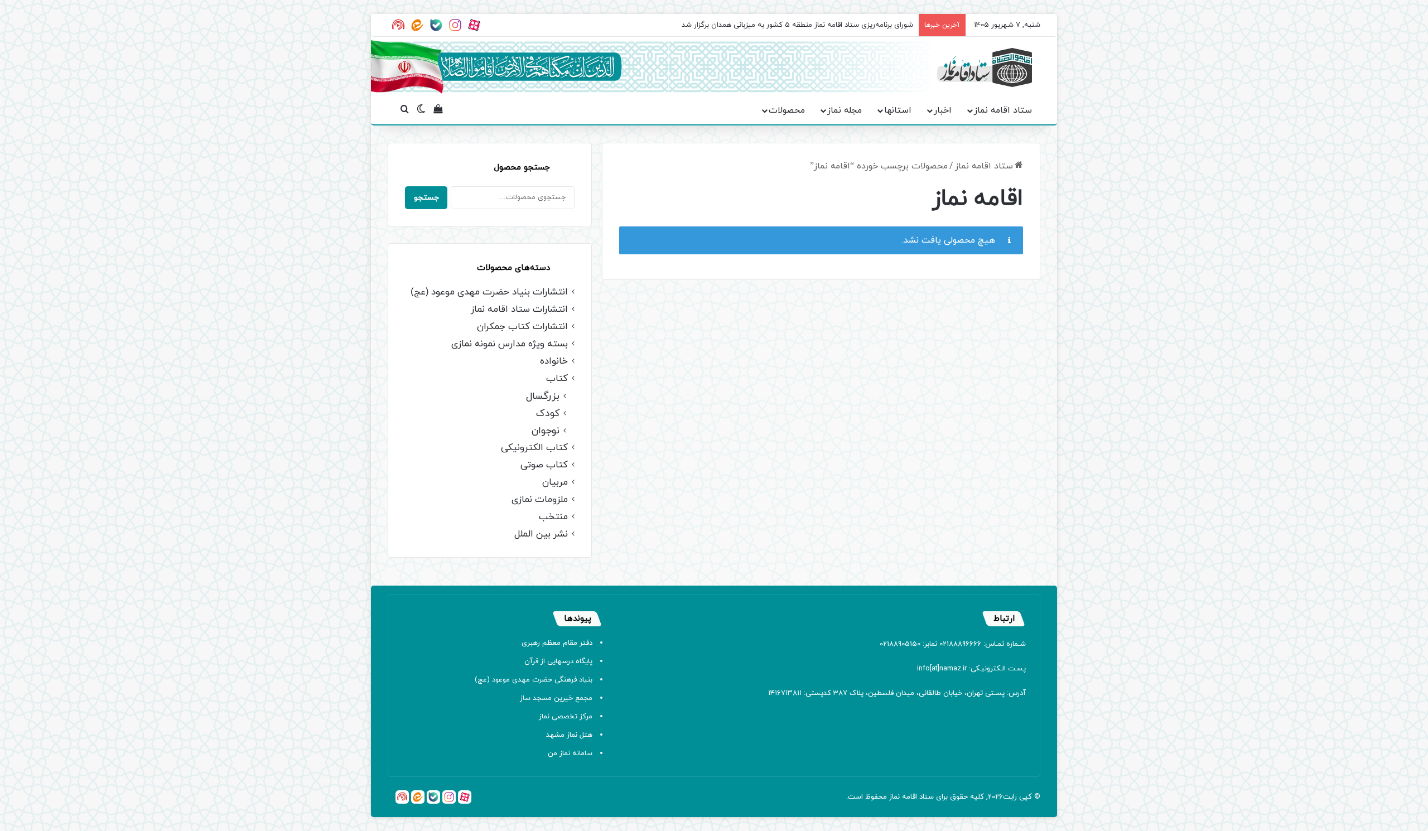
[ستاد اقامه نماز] (984, 67)
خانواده (554, 362)
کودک (547, 413)
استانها (897, 110)
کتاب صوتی (544, 465)
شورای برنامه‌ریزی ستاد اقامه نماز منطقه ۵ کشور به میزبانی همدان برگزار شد (797, 25)
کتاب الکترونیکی (534, 448)
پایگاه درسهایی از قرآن (558, 661)
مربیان (555, 483)
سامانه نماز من (570, 753)
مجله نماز (844, 110)
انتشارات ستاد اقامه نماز (519, 310)
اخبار (943, 110)
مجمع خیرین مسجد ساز (556, 698)
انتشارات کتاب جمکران (522, 327)
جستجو (426, 197)
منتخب (553, 517)
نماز (894, 797)
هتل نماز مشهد (569, 735)
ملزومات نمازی (540, 500)
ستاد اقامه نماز (1003, 110)
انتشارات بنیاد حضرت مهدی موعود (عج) (489, 292)
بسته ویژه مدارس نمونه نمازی (509, 344)
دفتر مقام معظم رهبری (557, 643)
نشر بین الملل (541, 534)
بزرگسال (542, 396)
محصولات (787, 110)
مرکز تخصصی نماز (565, 717)
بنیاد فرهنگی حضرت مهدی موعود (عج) (533, 680)
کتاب (557, 379)
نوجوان (545, 431)
